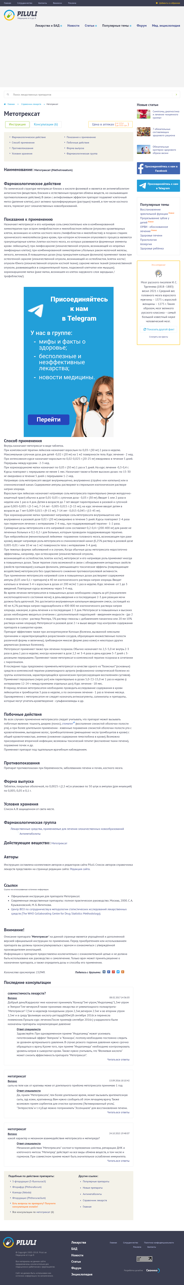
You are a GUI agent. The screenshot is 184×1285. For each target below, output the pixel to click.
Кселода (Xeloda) (21, 1192)
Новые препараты (93, 1187)
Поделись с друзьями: (88, 972)
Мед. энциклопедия (166, 25)
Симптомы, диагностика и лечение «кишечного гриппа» (166, 114)
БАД (74, 1249)
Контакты (42, 3)
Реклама (72, 3)
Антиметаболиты (30, 833)
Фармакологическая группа (82, 153)
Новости (73, 25)
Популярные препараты (96, 1181)
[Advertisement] (92, 56)
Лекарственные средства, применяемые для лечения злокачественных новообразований (67, 829)
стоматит (67, 723)
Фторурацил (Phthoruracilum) (29, 1198)
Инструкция (17, 124)
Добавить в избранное (169, 3)
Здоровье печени (151, 235)
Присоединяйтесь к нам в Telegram (163, 186)
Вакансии (57, 3)
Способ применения (23, 142)
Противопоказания (22, 148)
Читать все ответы (118, 1059)
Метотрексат (59, 843)
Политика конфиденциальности (159, 1242)
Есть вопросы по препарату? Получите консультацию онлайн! (34, 1205)
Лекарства (78, 1242)
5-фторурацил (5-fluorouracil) (29, 1181)
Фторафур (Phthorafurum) (27, 1187)
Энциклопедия (81, 1274)
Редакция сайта (80, 869)
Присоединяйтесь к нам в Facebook (161, 168)
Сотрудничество (24, 3)
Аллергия (146, 244)
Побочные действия (78, 142)
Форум (142, 25)
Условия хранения (22, 153)
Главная (7, 3)
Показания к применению (81, 137)
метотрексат (43, 1212)
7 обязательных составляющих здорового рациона (164, 132)
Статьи (89, 25)
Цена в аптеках (103, 124)
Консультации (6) (46, 124)
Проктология (148, 239)
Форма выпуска (75, 148)
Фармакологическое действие (29, 137)
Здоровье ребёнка (152, 248)
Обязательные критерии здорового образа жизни (164, 150)
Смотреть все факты (158, 336)
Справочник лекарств (31, 104)
